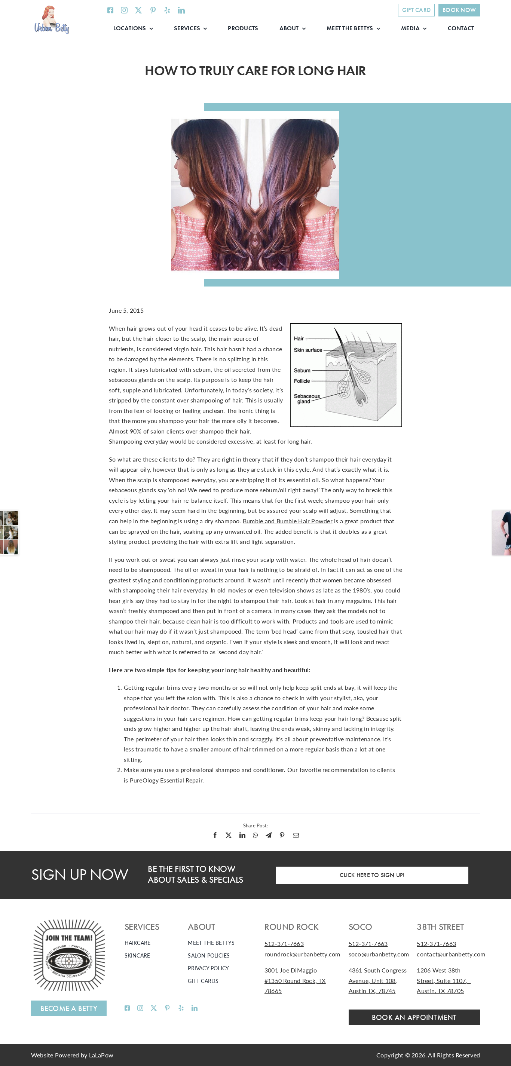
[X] (228, 835)
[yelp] (167, 10)
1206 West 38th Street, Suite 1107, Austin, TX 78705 (444, 980)
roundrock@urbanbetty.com (302, 954)
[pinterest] (153, 10)
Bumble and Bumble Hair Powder (288, 521)
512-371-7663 (284, 943)
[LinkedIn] (242, 835)
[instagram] (124, 10)
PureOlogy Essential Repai (165, 780)
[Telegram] (268, 835)
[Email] (296, 835)
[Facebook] (215, 835)
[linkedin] (181, 10)
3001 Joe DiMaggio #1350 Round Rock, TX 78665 (295, 980)
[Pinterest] (282, 835)
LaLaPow (101, 1055)
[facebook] (110, 10)
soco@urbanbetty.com (379, 954)
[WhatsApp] (255, 835)
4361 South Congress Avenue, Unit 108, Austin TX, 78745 (378, 980)
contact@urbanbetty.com (451, 954)
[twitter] (138, 10)
